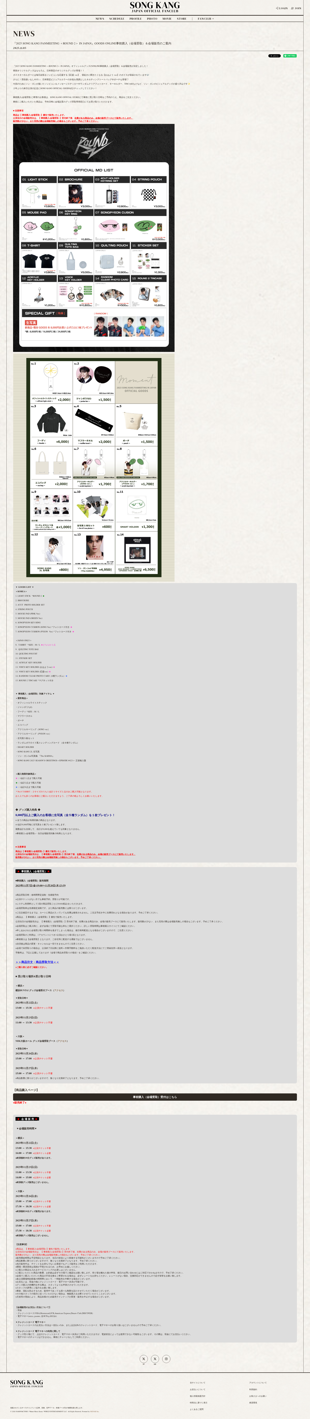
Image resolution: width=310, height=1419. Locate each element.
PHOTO (152, 18)
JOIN (298, 8)
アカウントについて (258, 1382)
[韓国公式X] (155, 1359)
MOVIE (167, 18)
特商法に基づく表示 (198, 1402)
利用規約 (253, 1389)
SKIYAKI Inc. (94, 1411)
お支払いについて (197, 1389)
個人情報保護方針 (197, 1396)
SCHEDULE (116, 18)
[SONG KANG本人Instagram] (166, 1359)
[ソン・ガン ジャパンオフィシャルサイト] (155, 10)
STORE (182, 18)
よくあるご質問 (196, 1409)
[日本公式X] (144, 1359)
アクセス (58, 990)
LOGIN (283, 8)
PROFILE (136, 18)
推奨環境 (253, 1402)
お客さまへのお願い (258, 1396)
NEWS (100, 18)
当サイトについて (197, 1382)
